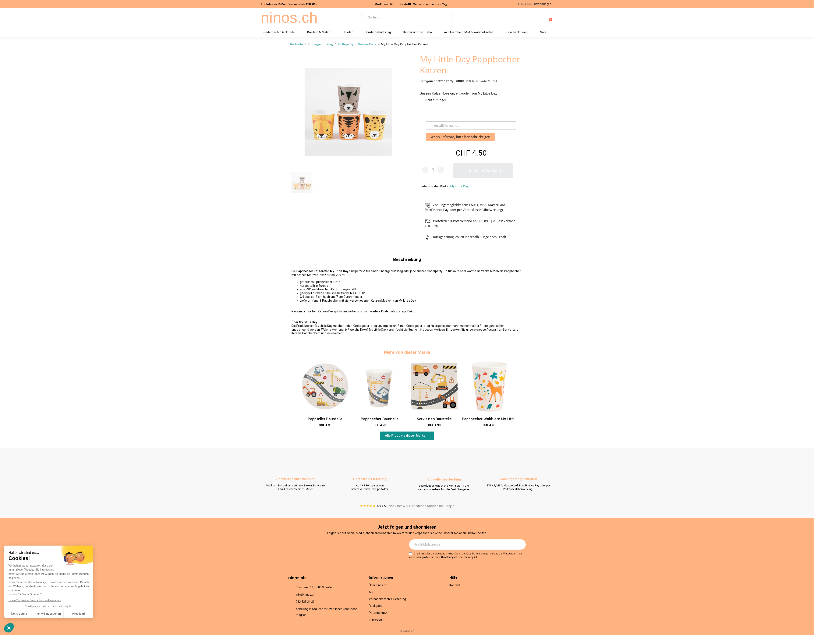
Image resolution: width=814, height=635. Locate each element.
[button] (483, 170)
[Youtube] (352, 544)
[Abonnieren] (520, 544)
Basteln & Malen (318, 32)
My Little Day (459, 186)
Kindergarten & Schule (279, 32)
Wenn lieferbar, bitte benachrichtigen (460, 137)
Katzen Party (444, 81)
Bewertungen (542, 4)
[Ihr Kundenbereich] (542, 17)
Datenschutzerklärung (485, 553)
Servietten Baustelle (434, 419)
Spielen (348, 32)
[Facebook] (341, 544)
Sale (543, 32)
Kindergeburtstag (378, 32)
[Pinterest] (364, 544)
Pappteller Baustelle (325, 419)
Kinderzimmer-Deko (417, 32)
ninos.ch (289, 17)
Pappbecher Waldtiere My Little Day (489, 421)
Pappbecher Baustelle (380, 419)
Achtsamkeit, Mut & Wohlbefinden (468, 32)
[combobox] (407, 17)
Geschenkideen (517, 32)
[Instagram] (329, 544)
